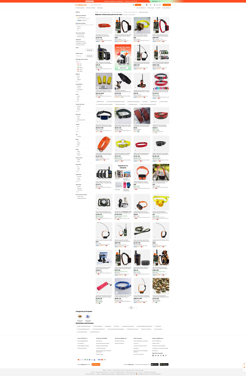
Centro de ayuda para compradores (141, 340)
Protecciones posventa (101, 348)
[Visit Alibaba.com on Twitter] (158, 355)
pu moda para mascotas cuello (128, 326)
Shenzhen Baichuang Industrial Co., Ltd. (103, 130)
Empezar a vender (155, 343)
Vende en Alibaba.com (156, 340)
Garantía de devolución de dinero (102, 343)
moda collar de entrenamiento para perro (148, 104)
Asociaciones (155, 350)
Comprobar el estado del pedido (158, 345)
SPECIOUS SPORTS (156, 301)
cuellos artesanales (158, 329)
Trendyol (136, 370)
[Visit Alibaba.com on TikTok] (166, 355)
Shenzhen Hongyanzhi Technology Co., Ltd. (104, 96)
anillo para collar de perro (120, 104)
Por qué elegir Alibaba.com (83, 340)
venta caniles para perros (82, 331)
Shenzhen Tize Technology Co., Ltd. (141, 96)
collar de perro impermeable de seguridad (116, 329)
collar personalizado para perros (84, 329)
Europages (141, 370)
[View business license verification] (134, 374)
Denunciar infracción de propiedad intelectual (140, 351)
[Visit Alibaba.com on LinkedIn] (155, 355)
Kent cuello (117, 326)
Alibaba (96, 12)
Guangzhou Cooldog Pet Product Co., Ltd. (161, 97)
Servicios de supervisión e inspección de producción (103, 351)
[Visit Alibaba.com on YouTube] (163, 355)
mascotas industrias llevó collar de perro (144, 326)
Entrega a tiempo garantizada (102, 345)
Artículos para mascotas (105, 12)
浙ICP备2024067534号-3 (156, 374)
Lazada (123, 370)
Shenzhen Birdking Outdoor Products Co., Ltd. (142, 40)
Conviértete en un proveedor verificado (160, 348)
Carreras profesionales (82, 348)
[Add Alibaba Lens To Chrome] (96, 364)
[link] (244, 363)
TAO (133, 370)
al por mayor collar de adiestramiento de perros (116, 101)
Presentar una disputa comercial (140, 345)
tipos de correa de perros (146, 329)
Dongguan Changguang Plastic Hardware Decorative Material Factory (104, 40)
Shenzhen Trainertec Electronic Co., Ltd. (104, 68)
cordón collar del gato (98, 326)
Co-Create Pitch (81, 343)
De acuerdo (89, 50)
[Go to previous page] (128, 308)
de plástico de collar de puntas (133, 101)
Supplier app (131, 364)
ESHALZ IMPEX (137, 130)
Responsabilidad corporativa (83, 345)
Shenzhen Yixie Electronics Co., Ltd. (122, 40)
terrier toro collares (164, 101)
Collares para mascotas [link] (143, 12)
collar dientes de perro (133, 104)
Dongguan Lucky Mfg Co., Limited (102, 158)
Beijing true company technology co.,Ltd (142, 188)
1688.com (110, 370)
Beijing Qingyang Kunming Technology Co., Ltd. (104, 187)
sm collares (145, 101)
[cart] (151, 5)
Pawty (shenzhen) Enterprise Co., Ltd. (122, 218)
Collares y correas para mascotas (130, 12)
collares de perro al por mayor (132, 329)
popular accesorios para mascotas (84, 326)
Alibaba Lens (83, 364)
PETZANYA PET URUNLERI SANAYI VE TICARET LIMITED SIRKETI (123, 130)
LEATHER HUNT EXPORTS (158, 131)
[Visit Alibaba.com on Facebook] (153, 355)
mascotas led (158, 326)
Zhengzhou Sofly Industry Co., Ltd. (140, 301)
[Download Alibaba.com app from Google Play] (164, 364)
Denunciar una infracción (139, 354)
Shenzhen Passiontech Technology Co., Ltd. (104, 272)
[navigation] (85, 160)
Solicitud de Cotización (119, 343)
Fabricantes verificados (119, 340)
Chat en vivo (136, 343)
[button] (133, 5)
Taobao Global (128, 370)
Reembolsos (136, 348)
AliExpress (105, 370)
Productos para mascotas (117, 12)
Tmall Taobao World (117, 370)
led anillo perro (108, 326)
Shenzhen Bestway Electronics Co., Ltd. (103, 218)
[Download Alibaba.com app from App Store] (155, 364)
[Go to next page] (136, 308)
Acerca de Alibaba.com (82, 338)
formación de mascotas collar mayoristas (104, 104)
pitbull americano (100, 101)
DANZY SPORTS (99, 302)
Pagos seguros (99, 340)
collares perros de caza (95, 331)
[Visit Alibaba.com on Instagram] (161, 355)
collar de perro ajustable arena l (99, 329)
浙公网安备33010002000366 (144, 374)
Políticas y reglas (99, 354)
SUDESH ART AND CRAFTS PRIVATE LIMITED (123, 96)
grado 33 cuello (154, 101)
